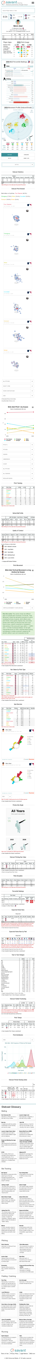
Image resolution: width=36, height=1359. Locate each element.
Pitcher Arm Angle (18, 805)
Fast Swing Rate (23, 1173)
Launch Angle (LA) (24, 1115)
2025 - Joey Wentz (8, 549)
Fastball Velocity (4, 976)
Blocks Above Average (25, 1319)
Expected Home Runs (18, 910)
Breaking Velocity (4, 977)
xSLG (2, 965)
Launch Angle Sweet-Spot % (6, 972)
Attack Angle (22, 1185)
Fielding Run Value (24, 1304)
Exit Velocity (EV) (6, 1115)
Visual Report (6, 48)
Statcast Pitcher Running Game (18, 1080)
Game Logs (26, 158)
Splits (9, 158)
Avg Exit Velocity (4, 970)
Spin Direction (18, 704)
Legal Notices (24, 1353)
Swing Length (5, 1185)
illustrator (5, 46)
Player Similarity (7, 51)
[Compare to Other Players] (28, 61)
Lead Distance (5, 1292)
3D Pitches (5, 49)
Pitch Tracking (18, 483)
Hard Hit (22, 1122)
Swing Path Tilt (6, 1210)
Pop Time (3, 1280)
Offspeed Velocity (4, 978)
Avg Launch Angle (5, 974)
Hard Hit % (3, 969)
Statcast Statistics (18, 172)
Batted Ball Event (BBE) (25, 1131)
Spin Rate (21, 1256)
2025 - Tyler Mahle (8, 552)
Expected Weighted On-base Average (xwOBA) (26, 1141)
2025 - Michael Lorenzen (10, 546)
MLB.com (32, 1353)
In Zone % (3, 980)
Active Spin (4, 1256)
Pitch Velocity (5, 1244)
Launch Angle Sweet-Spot (8, 1131)
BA (1, 960)
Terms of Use (5, 1353)
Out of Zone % (4, 981)
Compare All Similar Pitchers (9, 561)
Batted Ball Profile (18, 513)
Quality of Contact (18, 530)
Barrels (3, 1122)
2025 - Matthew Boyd (9, 555)
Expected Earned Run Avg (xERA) (27, 1266)
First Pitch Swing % (5, 987)
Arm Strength (22, 1280)
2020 (10, 31)
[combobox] (18, 10)
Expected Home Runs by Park (18, 931)
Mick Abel (18, 26)
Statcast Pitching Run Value (18, 857)
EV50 (2, 1152)
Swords (21, 1225)
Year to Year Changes (18, 955)
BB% (2, 991)
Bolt (21, 1336)
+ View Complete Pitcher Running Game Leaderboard (13, 1099)
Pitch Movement (18, 565)
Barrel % (3, 973)
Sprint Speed (4, 1336)
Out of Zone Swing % (5, 983)
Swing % (3, 988)
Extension (4, 1265)
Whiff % (2, 984)
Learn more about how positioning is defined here (11, 1013)
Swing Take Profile (7, 52)
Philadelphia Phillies (21, 31)
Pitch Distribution (18, 1035)
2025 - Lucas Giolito (9, 558)
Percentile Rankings (18, 891)
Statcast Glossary (11, 1106)
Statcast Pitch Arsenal (18, 189)
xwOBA (2, 967)
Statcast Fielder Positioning (18, 999)
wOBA (2, 966)
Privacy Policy (14, 1353)
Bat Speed (4, 1173)
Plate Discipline (18, 876)
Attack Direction (23, 1197)
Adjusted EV (22, 1152)
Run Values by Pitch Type (18, 669)
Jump (20, 1292)
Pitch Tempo (18, 1018)
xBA (2, 962)
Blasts (3, 1225)
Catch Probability (6, 1319)
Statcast (9, 154)
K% (1, 990)
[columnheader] (3, 177)
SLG (2, 963)
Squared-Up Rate (24, 1210)
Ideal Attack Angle (6, 1197)
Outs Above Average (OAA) (8, 1304)
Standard (26, 154)
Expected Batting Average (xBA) (8, 1141)
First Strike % (3, 985)
